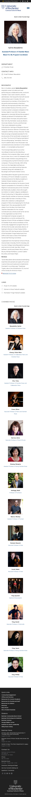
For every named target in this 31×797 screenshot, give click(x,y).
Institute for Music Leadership (10, 724)
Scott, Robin (15, 569)
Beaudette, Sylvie (15, 326)
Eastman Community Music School (11, 716)
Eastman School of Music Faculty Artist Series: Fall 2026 (15, 739)
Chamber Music (8, 67)
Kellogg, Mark (15, 490)
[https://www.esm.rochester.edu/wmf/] (2, 289)
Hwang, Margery (15, 464)
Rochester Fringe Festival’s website (14, 293)
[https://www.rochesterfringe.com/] (2, 293)
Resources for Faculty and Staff (11, 701)
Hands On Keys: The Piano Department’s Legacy (15, 744)
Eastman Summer (7, 720)
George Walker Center (8, 722)
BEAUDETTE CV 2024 (9, 273)
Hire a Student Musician (8, 709)
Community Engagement (9, 695)
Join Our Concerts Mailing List (10, 768)
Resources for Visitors (8, 703)
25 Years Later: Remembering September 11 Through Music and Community (13, 733)
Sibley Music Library (7, 726)
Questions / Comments (8, 770)
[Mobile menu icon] (28, 8)
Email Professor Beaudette (12, 74)
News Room (5, 707)
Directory (4, 705)
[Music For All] (2, 286)
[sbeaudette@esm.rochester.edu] (2, 74)
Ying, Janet (15, 648)
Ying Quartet (15, 595)
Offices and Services (7, 697)
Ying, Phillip (15, 674)
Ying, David (15, 622)
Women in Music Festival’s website (14, 289)
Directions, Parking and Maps (10, 765)
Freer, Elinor (15, 409)
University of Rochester (11, 1)
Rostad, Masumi (15, 543)
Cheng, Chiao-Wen (15, 352)
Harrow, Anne (15, 438)
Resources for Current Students (11, 699)
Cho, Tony (15, 381)
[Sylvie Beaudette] (15, 32)
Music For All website (10, 286)
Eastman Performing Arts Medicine (12, 718)
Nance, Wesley (15, 516)
